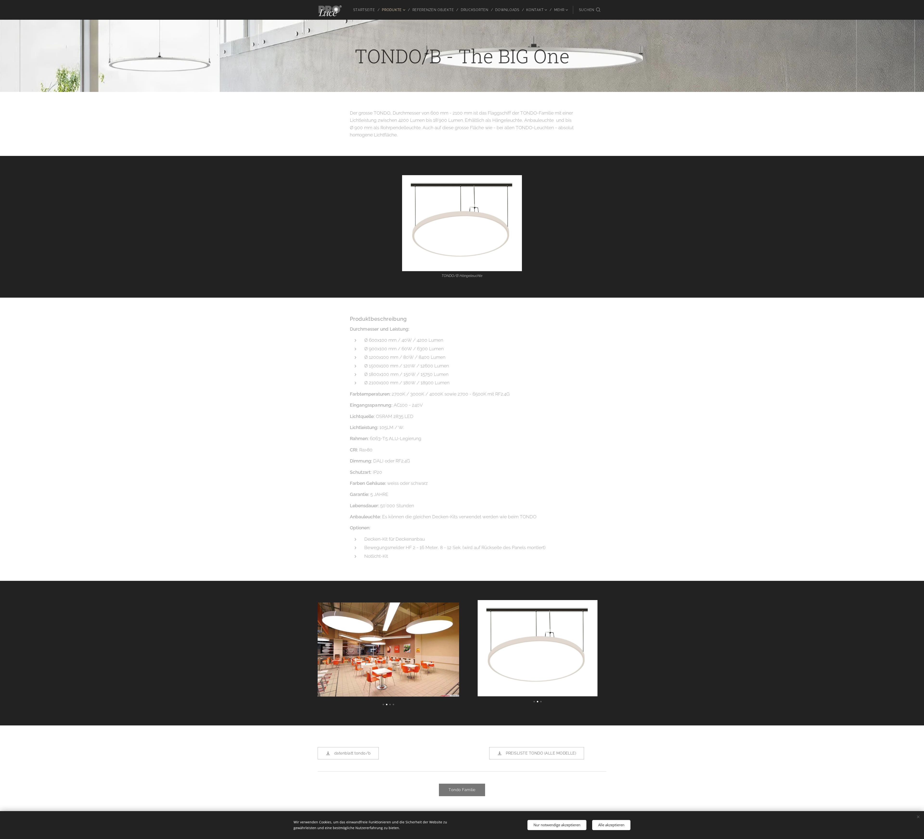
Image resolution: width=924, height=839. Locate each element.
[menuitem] (366, 10)
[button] (589, 10)
